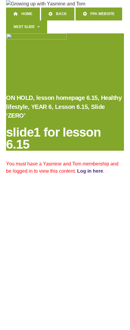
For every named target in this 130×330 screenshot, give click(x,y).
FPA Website (101, 14)
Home (25, 14)
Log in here (90, 171)
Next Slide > (27, 27)
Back (59, 14)
